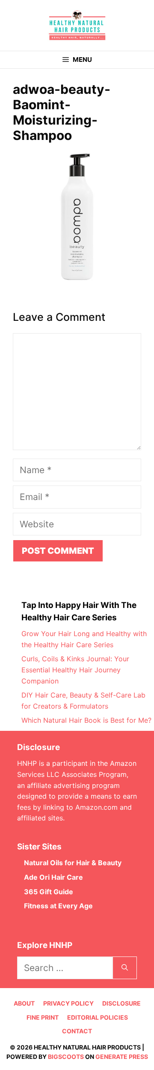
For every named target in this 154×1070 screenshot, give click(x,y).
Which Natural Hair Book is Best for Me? (86, 720)
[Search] (125, 968)
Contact (77, 1031)
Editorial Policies (97, 1017)
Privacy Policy (68, 1003)
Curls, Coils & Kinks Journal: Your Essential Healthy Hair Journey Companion (75, 669)
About (24, 1003)
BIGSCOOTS (66, 1056)
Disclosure (121, 1003)
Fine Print (43, 1017)
